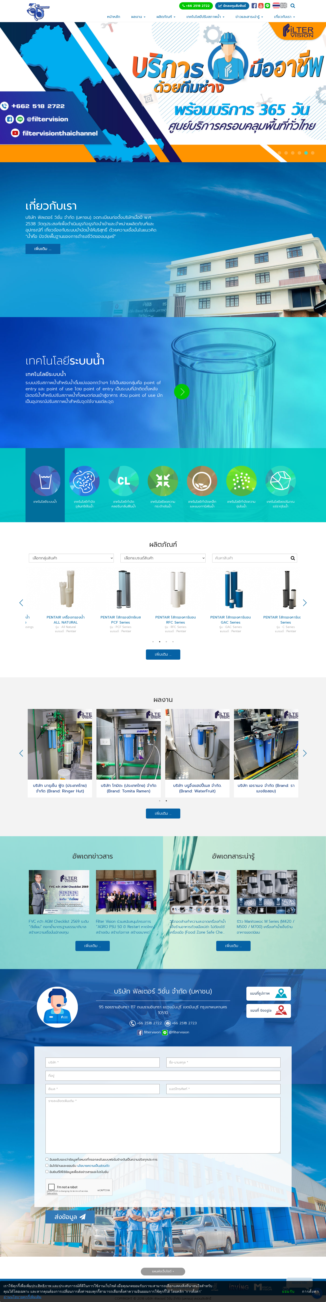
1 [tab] (153, 641)
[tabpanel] (53, 600)
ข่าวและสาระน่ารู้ (248, 16)
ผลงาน (137, 16)
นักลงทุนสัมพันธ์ (234, 6)
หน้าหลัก (113, 16)
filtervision (152, 1032)
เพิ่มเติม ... (42, 249)
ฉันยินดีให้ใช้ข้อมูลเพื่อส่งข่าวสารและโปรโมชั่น (78, 1172)
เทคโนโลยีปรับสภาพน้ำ (204, 16)
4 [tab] (173, 641)
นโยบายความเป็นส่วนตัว (93, 1165)
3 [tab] (166, 641)
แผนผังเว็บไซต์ (161, 1271)
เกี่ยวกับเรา (283, 16)
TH (276, 5)
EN (283, 5)
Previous (21, 602)
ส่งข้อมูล (67, 1217)
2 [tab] (159, 641)
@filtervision (178, 1032)
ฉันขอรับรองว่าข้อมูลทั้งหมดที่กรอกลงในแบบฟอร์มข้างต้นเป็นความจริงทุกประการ (102, 1159)
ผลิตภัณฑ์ (165, 16)
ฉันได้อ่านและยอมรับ (79, 1165)
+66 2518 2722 (197, 6)
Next (304, 602)
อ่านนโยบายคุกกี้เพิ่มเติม (22, 1297)
